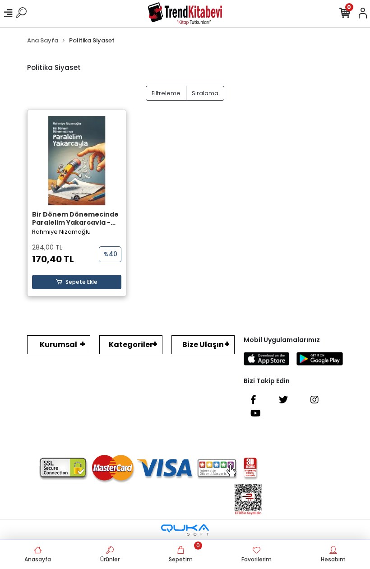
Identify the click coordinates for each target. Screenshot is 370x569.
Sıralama (205, 93)
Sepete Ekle (81, 282)
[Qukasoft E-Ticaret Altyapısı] (185, 530)
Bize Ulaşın (203, 344)
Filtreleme (166, 93)
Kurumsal (58, 344)
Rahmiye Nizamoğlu (61, 231)
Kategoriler (131, 344)
